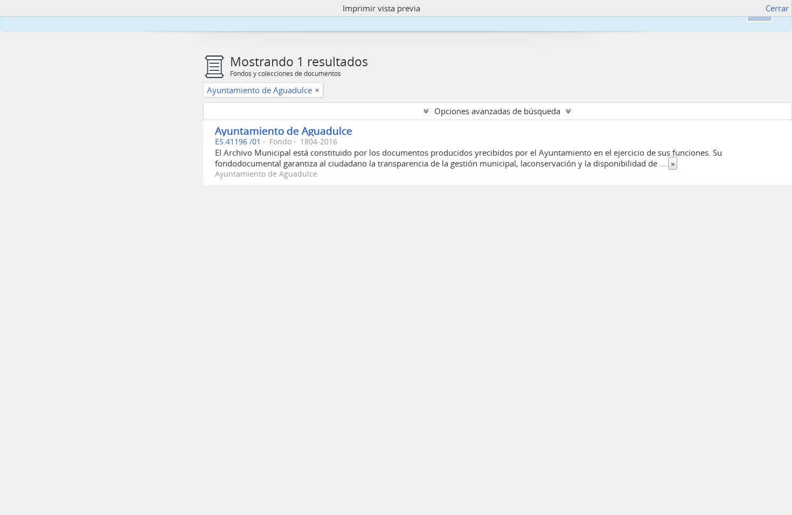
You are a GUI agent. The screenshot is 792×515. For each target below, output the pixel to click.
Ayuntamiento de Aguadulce (283, 130)
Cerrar (777, 8)
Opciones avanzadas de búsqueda (497, 111)
